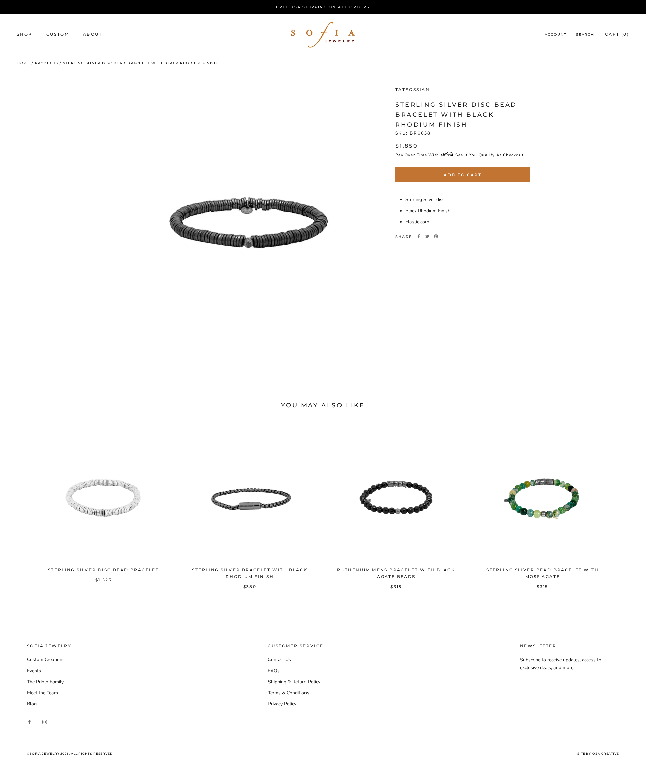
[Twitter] (427, 236)
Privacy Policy (282, 704)
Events (34, 670)
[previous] (21, 504)
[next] (625, 504)
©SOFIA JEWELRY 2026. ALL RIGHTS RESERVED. (70, 753)
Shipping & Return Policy (294, 682)
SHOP (24, 34)
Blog (32, 704)
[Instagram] (44, 722)
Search (585, 35)
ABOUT (92, 34)
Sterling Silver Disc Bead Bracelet (103, 569)
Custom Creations (46, 659)
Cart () (617, 34)
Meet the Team (42, 693)
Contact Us (279, 659)
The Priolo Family (45, 682)
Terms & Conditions (288, 693)
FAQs (274, 670)
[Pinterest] (436, 236)
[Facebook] (419, 236)
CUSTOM (57, 34)
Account (556, 35)
